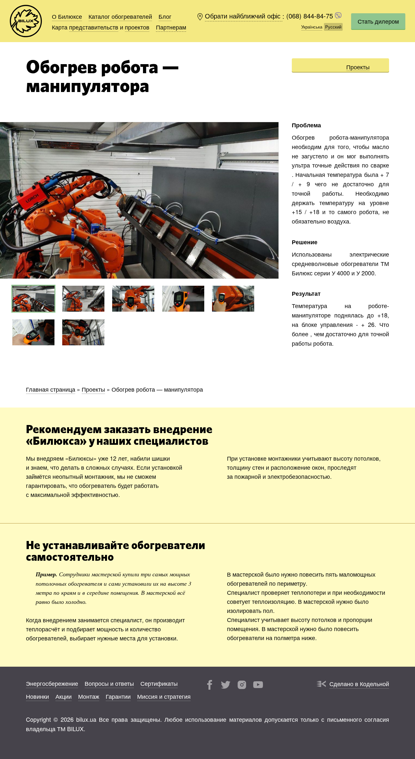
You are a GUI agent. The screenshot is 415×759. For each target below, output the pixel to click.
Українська (311, 27)
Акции (63, 696)
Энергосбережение (52, 683)
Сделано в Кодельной (359, 683)
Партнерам (171, 27)
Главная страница (50, 389)
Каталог (120, 16)
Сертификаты (159, 683)
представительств (93, 27)
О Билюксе (67, 16)
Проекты (358, 67)
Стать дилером (378, 21)
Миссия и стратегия (164, 696)
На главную (26, 21)
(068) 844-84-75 (310, 16)
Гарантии (118, 696)
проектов (137, 27)
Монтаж (88, 696)
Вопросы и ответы (109, 683)
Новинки (37, 696)
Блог (165, 16)
